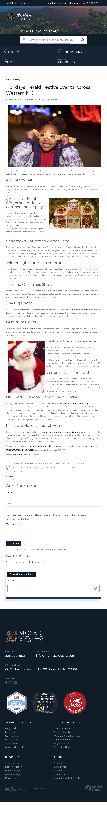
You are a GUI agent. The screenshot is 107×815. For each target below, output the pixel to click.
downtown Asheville (82, 309)
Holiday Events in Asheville (27, 468)
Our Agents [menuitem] (60, 767)
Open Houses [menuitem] (12, 743)
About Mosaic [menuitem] (61, 763)
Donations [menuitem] (10, 778)
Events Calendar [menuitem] (62, 740)
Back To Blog (13, 79)
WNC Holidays (78, 464)
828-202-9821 (15, 655)
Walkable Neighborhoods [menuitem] (67, 736)
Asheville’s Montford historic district (60, 432)
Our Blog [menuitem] (58, 770)
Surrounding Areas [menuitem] (63, 732)
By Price (9, 62)
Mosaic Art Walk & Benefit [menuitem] (67, 778)
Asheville (18, 464)
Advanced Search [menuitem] (14, 747)
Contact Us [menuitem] (59, 774)
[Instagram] (10, 683)
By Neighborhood (68, 52)
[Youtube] (15, 683)
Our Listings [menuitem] (11, 736)
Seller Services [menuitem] (12, 763)
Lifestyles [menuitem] (10, 732)
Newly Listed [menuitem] (12, 740)
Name (9, 492)
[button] (82, 40)
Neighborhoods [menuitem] (13, 728)
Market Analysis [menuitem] (13, 774)
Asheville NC (30, 464)
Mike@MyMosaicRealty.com (20, 450)
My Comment (13, 524)
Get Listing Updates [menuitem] (64, 747)
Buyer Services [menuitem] (13, 770)
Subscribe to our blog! (22, 574)
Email (9, 504)
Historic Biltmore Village (76, 403)
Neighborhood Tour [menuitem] (64, 743)
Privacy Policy (44, 549)
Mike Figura (89, 446)
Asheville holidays (22, 471)
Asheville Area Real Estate (26, 454)
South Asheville (30, 328)
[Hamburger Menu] (98, 16)
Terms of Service (57, 549)
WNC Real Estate (75, 468)
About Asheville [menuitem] (62, 728)
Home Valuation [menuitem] (13, 767)
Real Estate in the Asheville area (41, 446)
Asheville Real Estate (53, 468)
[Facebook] (6, 683)
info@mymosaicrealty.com (55, 655)
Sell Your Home (67, 62)
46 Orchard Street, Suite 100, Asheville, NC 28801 (41, 669)
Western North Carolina (56, 464)
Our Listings (11, 52)
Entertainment (14, 479)
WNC (40, 464)
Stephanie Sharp (17, 100)
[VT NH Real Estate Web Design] (93, 788)
